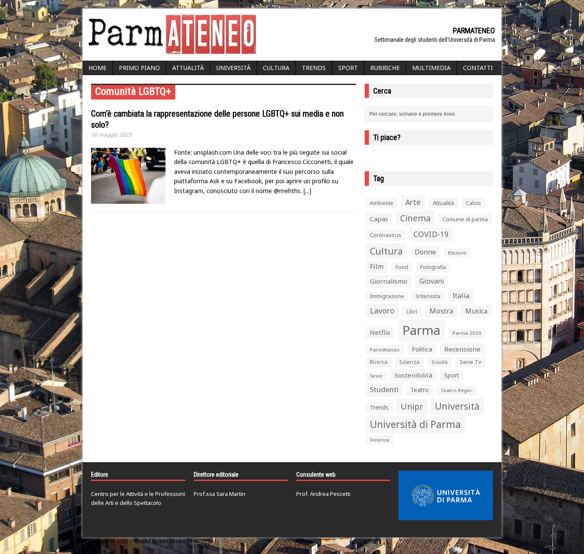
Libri (412, 311)
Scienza (409, 362)
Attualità (188, 68)
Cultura (276, 68)
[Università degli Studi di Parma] (445, 495)
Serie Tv (470, 362)
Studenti (384, 389)
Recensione (462, 349)
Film (376, 266)
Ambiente (381, 203)
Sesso (376, 376)
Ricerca (378, 362)
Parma (421, 330)
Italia (460, 295)
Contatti (478, 68)
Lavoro (382, 310)
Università (233, 68)
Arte (413, 202)
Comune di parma (465, 219)
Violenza (379, 440)
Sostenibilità (413, 375)
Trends (314, 68)
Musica (476, 311)
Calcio (473, 203)
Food (401, 267)
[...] (307, 191)
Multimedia (431, 68)
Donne (425, 252)
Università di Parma (415, 424)
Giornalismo (388, 281)
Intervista (428, 296)
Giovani (431, 281)
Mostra (441, 311)
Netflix (380, 332)
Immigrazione (387, 296)
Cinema (415, 218)
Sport (348, 68)
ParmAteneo (385, 349)
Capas (379, 218)
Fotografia (433, 267)
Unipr (412, 406)
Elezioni (457, 252)
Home (97, 68)
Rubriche (385, 68)
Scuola (439, 362)
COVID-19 (430, 234)
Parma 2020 (466, 333)
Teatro (419, 390)
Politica (422, 349)
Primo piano (139, 68)
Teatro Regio (456, 390)
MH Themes (174, 541)
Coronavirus (385, 235)
